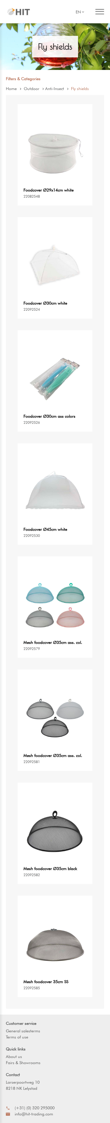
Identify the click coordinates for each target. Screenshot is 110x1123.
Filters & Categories (23, 78)
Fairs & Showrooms (23, 1062)
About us (14, 1056)
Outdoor (31, 88)
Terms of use (17, 1037)
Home (11, 88)
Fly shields (80, 88)
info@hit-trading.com (34, 1114)
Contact (13, 1074)
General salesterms (23, 1031)
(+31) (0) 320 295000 (35, 1108)
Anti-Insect (54, 88)
